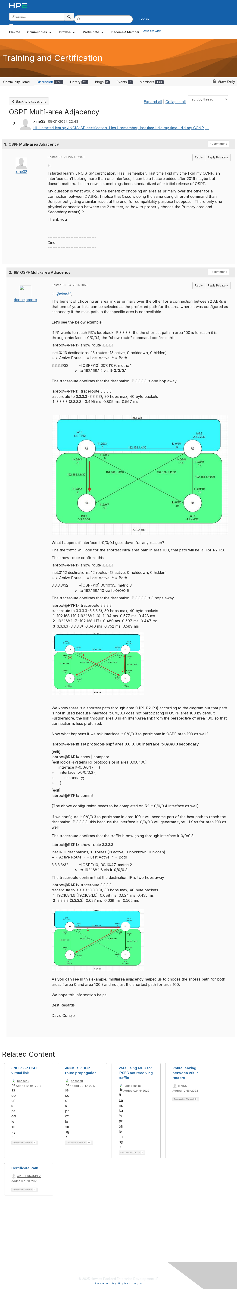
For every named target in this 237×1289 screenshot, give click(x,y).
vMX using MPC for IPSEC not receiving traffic (136, 1073)
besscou (23, 1081)
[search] (69, 17)
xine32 (21, 171)
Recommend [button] (218, 143)
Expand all (153, 101)
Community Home (16, 82)
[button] (40, 31)
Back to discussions (30, 101)
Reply (199, 157)
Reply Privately (218, 157)
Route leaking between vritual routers (186, 1073)
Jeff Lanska (133, 1086)
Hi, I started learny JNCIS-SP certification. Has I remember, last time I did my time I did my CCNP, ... (121, 128)
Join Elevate (152, 31)
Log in (144, 19)
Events (124, 82)
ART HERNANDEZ (29, 1176)
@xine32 (63, 294)
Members (151, 82)
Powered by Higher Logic (119, 1283)
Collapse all (175, 101)
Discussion (49, 82)
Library (78, 82)
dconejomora (25, 299)
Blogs (101, 82)
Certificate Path (24, 1168)
